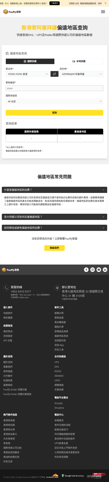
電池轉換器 (60, 322)
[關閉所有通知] (105, 3)
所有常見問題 (61, 456)
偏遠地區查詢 (61, 335)
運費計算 (59, 313)
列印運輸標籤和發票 (64, 434)
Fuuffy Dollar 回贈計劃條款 (17, 394)
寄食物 (6, 443)
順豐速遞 (59, 385)
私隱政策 (7, 380)
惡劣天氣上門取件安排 (65, 447)
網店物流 (7, 331)
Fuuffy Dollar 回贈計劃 (15, 389)
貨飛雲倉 (7, 335)
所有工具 (59, 349)
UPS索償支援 (61, 443)
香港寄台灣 (9, 429)
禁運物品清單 (61, 331)
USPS (57, 380)
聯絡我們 (54, 247)
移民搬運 (7, 317)
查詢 (54, 112)
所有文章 (7, 461)
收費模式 (59, 420)
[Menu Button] (103, 11)
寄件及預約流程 (62, 424)
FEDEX (57, 371)
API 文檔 (7, 340)
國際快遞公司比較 (12, 447)
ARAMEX (58, 375)
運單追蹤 (59, 317)
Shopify (58, 403)
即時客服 (7, 371)
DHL (56, 366)
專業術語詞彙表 (11, 452)
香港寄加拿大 (10, 434)
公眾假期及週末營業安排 (66, 452)
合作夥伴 (7, 375)
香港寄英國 (9, 424)
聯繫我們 (7, 366)
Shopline (59, 407)
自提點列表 (60, 340)
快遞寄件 (7, 313)
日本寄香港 (9, 438)
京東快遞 (59, 389)
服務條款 (7, 385)
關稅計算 (59, 326)
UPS (56, 362)
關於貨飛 (7, 362)
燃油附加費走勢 (11, 456)
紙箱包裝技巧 (61, 429)
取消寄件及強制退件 (64, 438)
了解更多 (54, 3)
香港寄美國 (9, 420)
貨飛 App (59, 345)
